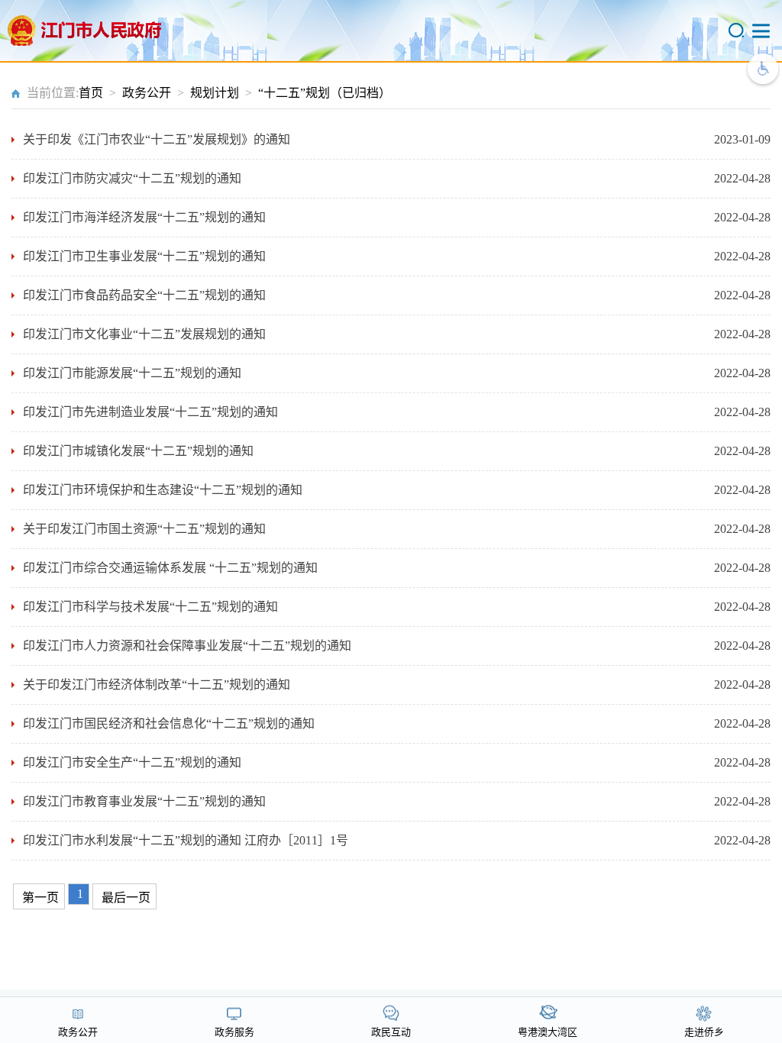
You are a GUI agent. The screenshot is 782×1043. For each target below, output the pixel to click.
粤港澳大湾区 (547, 1032)
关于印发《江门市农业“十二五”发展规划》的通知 (156, 139)
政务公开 (146, 92)
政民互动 (391, 1032)
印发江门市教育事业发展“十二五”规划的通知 (144, 801)
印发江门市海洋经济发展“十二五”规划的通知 (144, 217)
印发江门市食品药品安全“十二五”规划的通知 (144, 295)
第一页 (40, 897)
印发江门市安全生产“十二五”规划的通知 (132, 762)
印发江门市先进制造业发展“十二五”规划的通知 (150, 411)
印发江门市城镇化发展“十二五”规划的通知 (138, 450)
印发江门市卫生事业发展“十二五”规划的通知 (144, 256)
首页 (91, 92)
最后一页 (126, 897)
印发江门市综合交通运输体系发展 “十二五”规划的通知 (170, 567)
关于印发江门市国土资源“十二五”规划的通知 (144, 528)
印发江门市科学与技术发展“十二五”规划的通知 (150, 606)
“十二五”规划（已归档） (324, 92)
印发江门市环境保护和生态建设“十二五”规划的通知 (162, 489)
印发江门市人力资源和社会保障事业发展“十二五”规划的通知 (187, 645)
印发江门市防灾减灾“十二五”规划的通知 (132, 178)
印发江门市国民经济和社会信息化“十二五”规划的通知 (169, 723)
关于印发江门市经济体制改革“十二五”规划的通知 (156, 684)
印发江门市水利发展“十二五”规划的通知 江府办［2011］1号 (185, 840)
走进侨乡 (704, 1032)
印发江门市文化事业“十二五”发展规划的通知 (144, 334)
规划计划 (214, 92)
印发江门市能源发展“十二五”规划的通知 (132, 373)
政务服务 (234, 1032)
